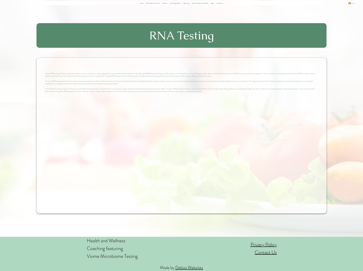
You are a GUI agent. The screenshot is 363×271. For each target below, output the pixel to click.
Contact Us (266, 252)
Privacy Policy (264, 244)
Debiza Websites (189, 268)
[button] (153, 3)
